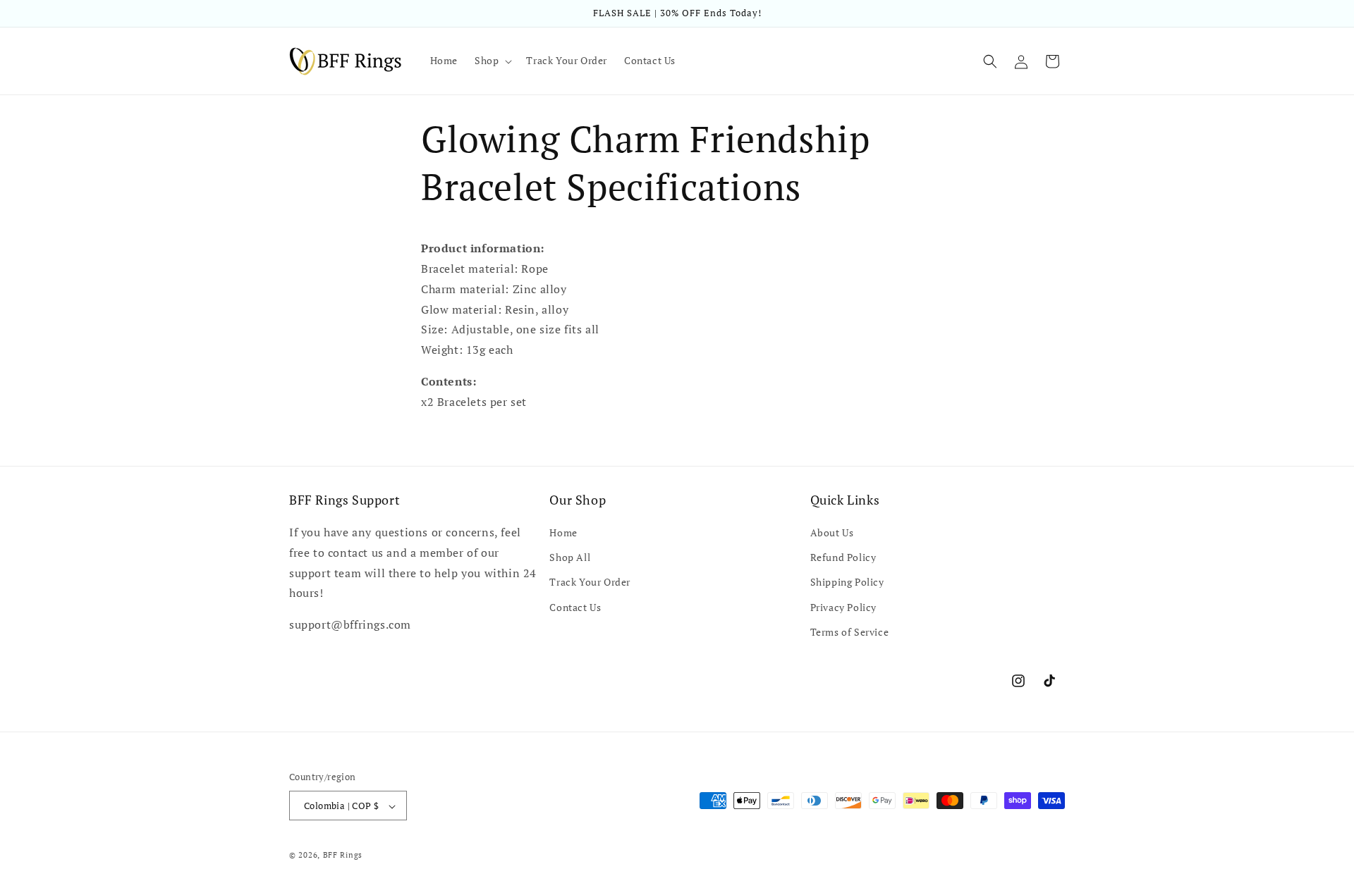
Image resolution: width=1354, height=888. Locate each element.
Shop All (569, 557)
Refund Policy (843, 557)
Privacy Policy (843, 607)
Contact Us (575, 607)
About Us (832, 532)
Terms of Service (849, 632)
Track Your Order (589, 582)
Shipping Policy (847, 582)
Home (563, 532)
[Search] (990, 61)
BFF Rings (342, 856)
